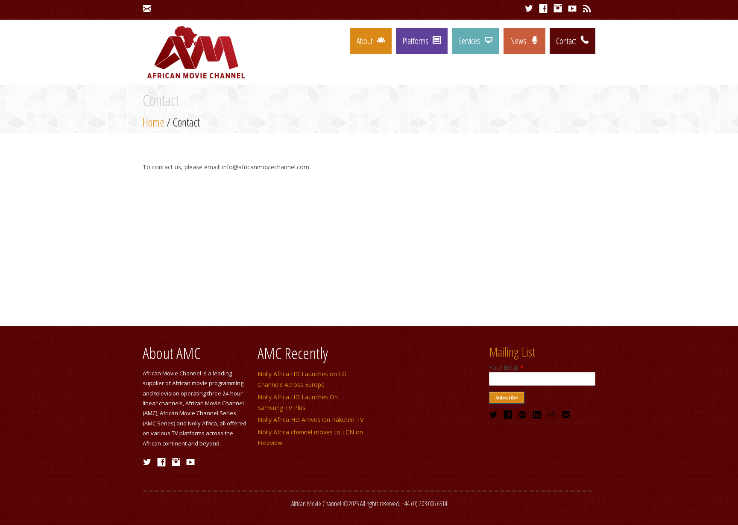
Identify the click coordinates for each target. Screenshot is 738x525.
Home (153, 122)
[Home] (196, 78)
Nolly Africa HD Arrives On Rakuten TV (310, 420)
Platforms (415, 41)
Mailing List (512, 351)
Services (469, 41)
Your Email (506, 368)
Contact (566, 41)
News (518, 41)
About (364, 41)
